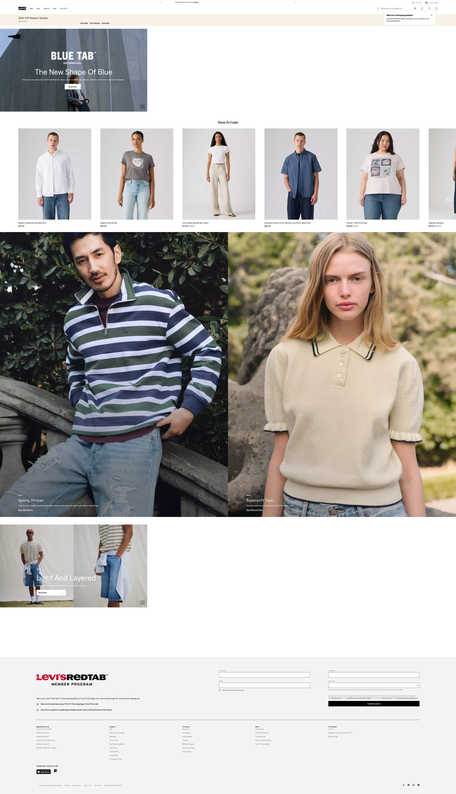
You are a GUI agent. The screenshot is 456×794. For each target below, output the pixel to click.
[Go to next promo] (294, 2)
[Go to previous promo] (162, 2)
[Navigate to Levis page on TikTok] (403, 786)
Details (196, 2)
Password (331, 681)
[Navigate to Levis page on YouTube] (418, 786)
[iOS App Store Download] (43, 771)
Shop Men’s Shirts (25, 510)
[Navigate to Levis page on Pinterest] (408, 786)
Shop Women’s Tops (254, 510)
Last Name (331, 670)
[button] (43, 729)
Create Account (373, 704)
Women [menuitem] (46, 8)
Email (221, 681)
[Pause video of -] (142, 106)
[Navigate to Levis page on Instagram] (413, 786)
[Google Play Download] (62, 771)
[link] (67, 785)
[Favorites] (429, 8)
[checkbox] (220, 690)
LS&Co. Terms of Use (336, 698)
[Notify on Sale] (422, 8)
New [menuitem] (31, 8)
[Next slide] (448, 199)
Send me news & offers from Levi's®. (233, 690)
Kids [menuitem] (54, 8)
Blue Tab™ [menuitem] (63, 8)
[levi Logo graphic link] (22, 8)
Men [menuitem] (38, 8)
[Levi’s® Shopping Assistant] (415, 8)
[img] (417, 685)
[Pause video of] (142, 602)
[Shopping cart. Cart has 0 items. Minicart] (436, 8)
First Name (222, 670)
